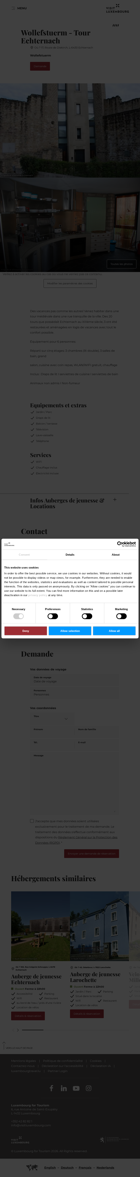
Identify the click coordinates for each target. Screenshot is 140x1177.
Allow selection (70, 630)
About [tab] (116, 554)
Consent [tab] (24, 554)
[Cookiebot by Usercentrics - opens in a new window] (120, 544)
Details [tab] (70, 554)
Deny (25, 630)
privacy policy (37, 594)
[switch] (53, 616)
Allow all (114, 630)
